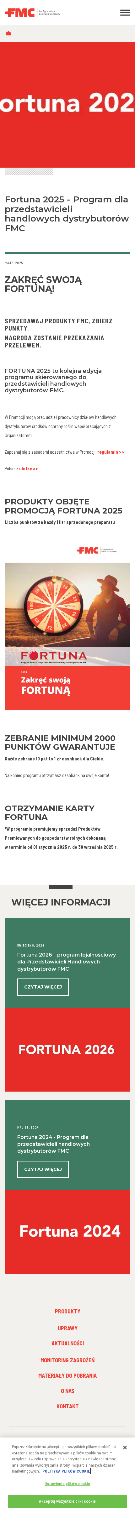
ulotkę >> (28, 468)
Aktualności (67, 1343)
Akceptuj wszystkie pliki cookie (67, 1501)
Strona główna (10, 34)
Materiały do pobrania (67, 1375)
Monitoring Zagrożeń (67, 1360)
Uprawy (68, 1328)
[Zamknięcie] (125, 1447)
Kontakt (68, 1406)
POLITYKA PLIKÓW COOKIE (66, 1471)
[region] (67, 1475)
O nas (67, 1390)
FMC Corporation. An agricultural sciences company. (51, 12)
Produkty (67, 1311)
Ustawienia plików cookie (67, 1483)
